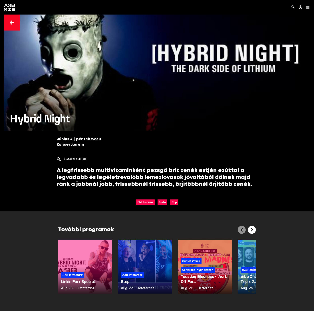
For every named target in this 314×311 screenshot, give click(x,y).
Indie (162, 202)
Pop (174, 202)
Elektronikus (145, 202)
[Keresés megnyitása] (293, 7)
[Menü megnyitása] (308, 7)
